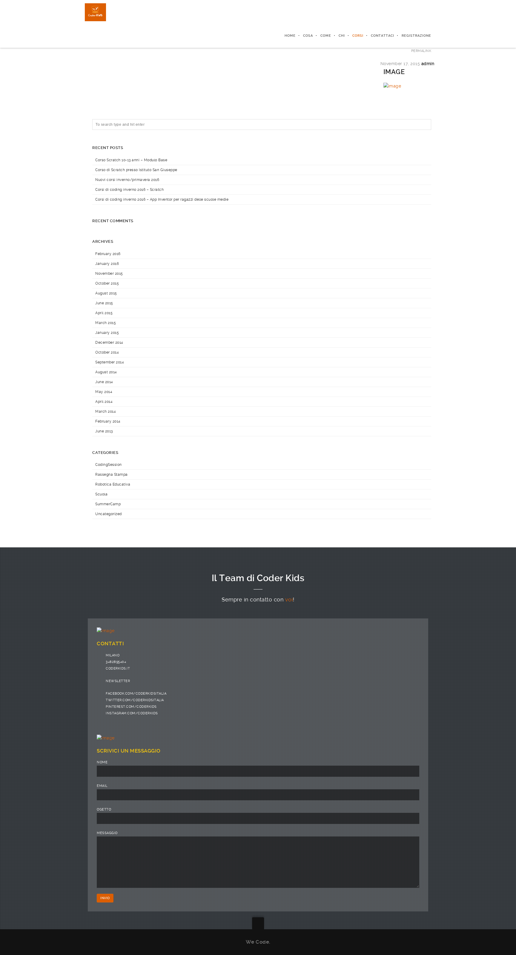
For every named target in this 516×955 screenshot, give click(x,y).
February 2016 (108, 254)
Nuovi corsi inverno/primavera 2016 (127, 180)
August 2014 (106, 372)
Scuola (101, 494)
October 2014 (107, 352)
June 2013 (104, 431)
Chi (342, 36)
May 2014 (103, 392)
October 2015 (107, 283)
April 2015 (104, 313)
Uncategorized (108, 514)
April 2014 (104, 402)
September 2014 (109, 362)
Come (325, 36)
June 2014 (104, 382)
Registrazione (416, 36)
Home (290, 36)
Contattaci (382, 36)
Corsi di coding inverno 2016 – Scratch (129, 190)
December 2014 (109, 342)
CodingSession (108, 465)
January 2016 (107, 264)
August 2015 (106, 293)
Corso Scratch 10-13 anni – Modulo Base (131, 160)
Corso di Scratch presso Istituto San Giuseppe (136, 170)
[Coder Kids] (95, 12)
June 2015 (104, 303)
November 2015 (109, 273)
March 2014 (105, 411)
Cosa (308, 36)
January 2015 (107, 333)
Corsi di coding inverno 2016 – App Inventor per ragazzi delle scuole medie (161, 199)
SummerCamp (108, 504)
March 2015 (105, 323)
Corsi (357, 36)
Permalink (421, 51)
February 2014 (108, 421)
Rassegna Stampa (111, 474)
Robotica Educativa (112, 484)
